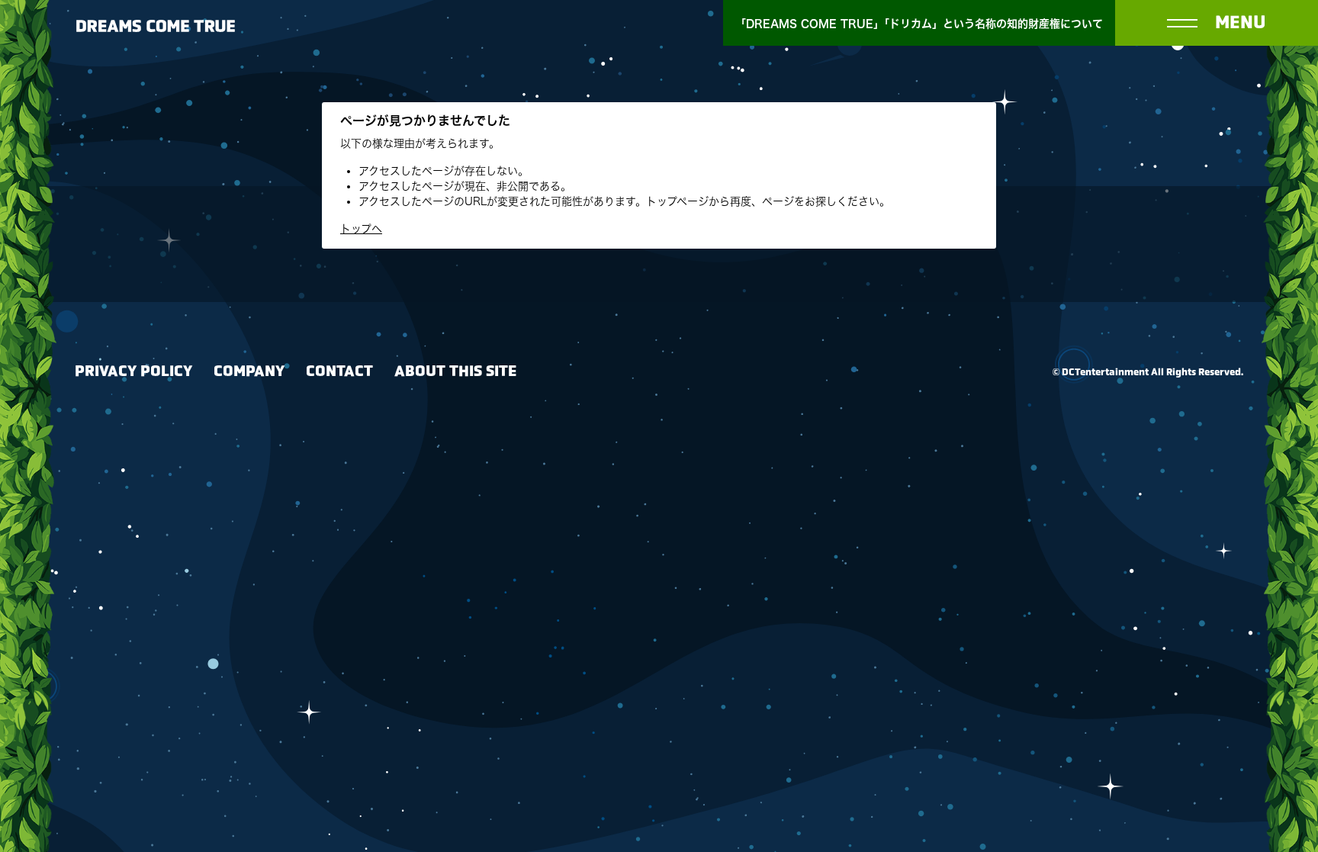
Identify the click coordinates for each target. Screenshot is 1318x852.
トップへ (361, 228)
